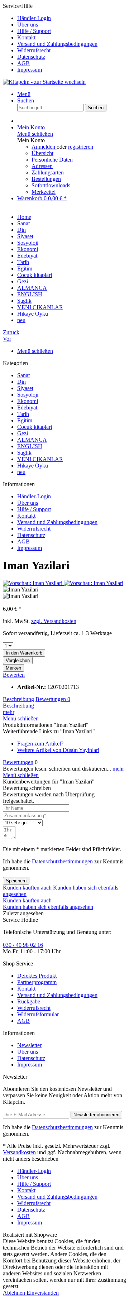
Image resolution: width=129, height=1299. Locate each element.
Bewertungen (52, 699)
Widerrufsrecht (34, 50)
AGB (23, 63)
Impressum (29, 70)
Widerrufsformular (38, 1014)
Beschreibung (18, 699)
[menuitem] (71, 18)
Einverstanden (43, 1293)
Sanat (23, 375)
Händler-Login (34, 18)
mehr (8, 712)
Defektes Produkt (37, 976)
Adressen (42, 166)
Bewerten (14, 675)
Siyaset (25, 388)
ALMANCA (32, 440)
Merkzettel (44, 192)
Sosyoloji (27, 395)
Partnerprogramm (37, 982)
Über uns (27, 24)
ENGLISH (29, 446)
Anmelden (44, 147)
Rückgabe (28, 1001)
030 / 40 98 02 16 (23, 945)
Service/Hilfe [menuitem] (50, 38)
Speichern (16, 880)
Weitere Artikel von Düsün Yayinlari (58, 750)
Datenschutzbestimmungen (62, 861)
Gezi (22, 433)
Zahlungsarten (48, 172)
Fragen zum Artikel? (40, 743)
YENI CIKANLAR (40, 459)
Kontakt (26, 37)
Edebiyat (27, 407)
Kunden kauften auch (27, 888)
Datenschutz (31, 57)
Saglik (24, 453)
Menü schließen (35, 134)
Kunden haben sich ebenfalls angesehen (48, 907)
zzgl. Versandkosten (53, 621)
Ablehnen (15, 1293)
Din (21, 382)
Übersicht (42, 153)
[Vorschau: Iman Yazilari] (33, 583)
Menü (23, 94)
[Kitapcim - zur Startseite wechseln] (44, 82)
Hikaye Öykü (32, 465)
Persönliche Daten (52, 160)
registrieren (80, 147)
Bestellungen (46, 179)
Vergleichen (18, 660)
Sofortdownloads (51, 185)
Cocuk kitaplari (34, 427)
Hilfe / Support (34, 31)
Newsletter (29, 1045)
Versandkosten (19, 1152)
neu (21, 472)
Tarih (23, 414)
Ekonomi (27, 401)
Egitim (24, 420)
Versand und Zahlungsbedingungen (57, 44)
